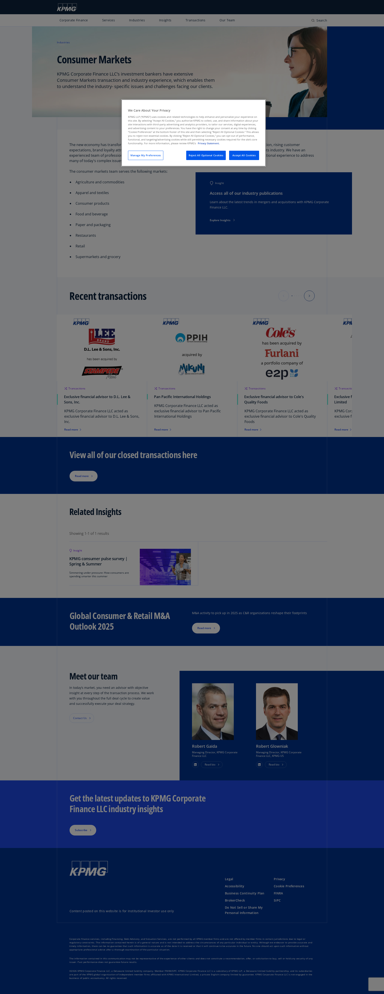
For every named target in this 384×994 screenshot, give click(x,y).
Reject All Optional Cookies (206, 155)
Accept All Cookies (244, 155)
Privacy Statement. (209, 143)
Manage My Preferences (145, 155)
